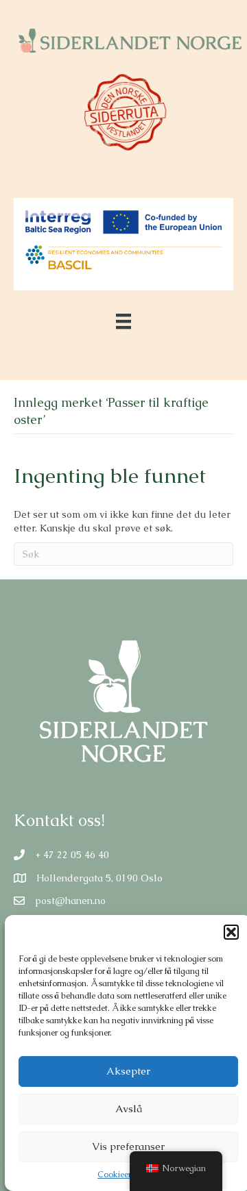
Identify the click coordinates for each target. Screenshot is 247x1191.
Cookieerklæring (128, 1174)
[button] (231, 932)
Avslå (128, 1108)
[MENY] (123, 321)
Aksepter (128, 1070)
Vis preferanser (128, 1146)
